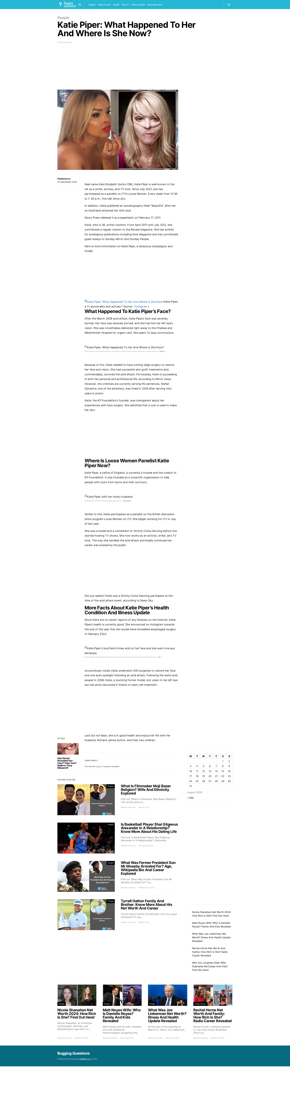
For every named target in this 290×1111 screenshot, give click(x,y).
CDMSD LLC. (85, 1059)
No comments (65, 42)
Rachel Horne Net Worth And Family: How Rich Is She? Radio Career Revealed (210, 952)
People (92, 4)
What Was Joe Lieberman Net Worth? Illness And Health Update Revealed (211, 937)
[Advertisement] (117, 68)
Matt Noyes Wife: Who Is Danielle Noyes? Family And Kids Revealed (211, 924)
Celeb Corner (104, 4)
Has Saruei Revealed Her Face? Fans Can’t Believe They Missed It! (66, 763)
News (162, 351)
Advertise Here (154, 4)
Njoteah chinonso (128, 807)
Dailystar (126, 501)
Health (116, 4)
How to (125, 4)
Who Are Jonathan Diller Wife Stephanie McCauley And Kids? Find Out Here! (210, 966)
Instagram (141, 306)
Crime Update (138, 4)
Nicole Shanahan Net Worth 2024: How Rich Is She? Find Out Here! (211, 914)
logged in (99, 766)
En (160, 657)
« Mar (190, 797)
